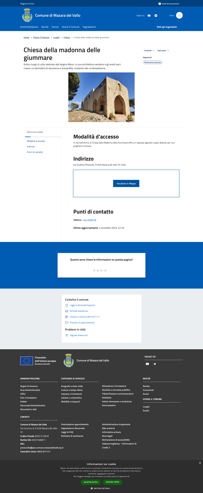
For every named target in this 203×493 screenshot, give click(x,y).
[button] (101, 488)
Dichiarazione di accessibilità (116, 439)
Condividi (148, 50)
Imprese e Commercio (71, 393)
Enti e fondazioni (28, 397)
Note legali (107, 436)
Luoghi (56, 37)
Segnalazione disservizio (73, 428)
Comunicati (148, 390)
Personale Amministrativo (32, 405)
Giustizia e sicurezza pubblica (116, 389)
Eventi (146, 410)
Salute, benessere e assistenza (117, 401)
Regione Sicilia (27, 3)
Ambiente (106, 397)
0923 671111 (43, 451)
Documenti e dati (28, 409)
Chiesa (67, 37)
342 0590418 (89, 220)
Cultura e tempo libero (72, 390)
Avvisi (146, 393)
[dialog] (101, 476)
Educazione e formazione (114, 386)
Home (26, 37)
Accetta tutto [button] (91, 482)
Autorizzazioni (109, 405)
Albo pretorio (108, 428)
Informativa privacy (111, 432)
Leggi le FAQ (67, 432)
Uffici (22, 393)
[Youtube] (148, 15)
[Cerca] (179, 15)
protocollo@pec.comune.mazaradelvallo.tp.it (41, 447)
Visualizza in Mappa (126, 183)
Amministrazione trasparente (116, 424)
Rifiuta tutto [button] (112, 482)
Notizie (146, 386)
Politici (23, 401)
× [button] (200, 463)
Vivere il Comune (41, 37)
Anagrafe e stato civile (72, 386)
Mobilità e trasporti (70, 401)
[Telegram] (155, 15)
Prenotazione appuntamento (75, 424)
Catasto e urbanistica (71, 397)
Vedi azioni (162, 50)
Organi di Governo (29, 386)
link (128, 476)
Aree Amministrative (30, 390)
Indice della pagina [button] (35, 132)
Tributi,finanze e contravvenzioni (117, 393)
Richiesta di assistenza (72, 436)
